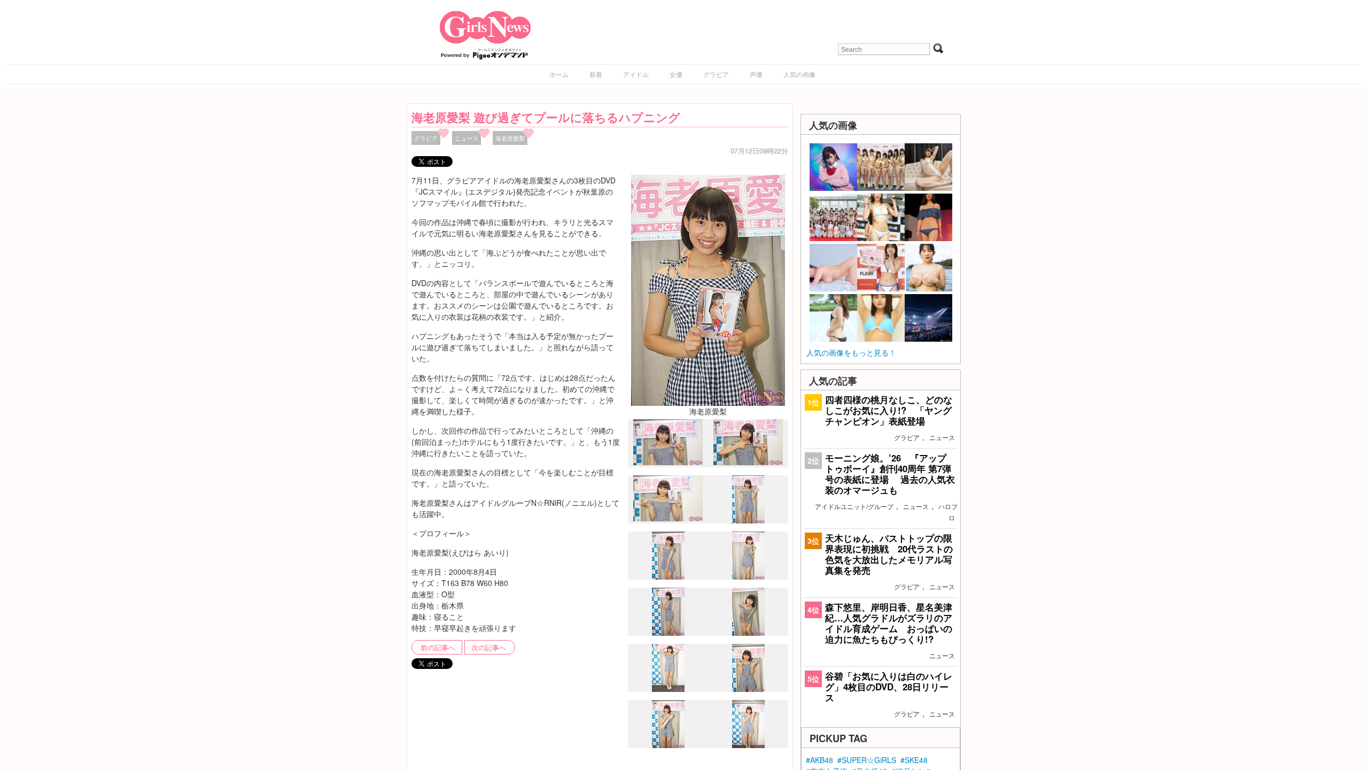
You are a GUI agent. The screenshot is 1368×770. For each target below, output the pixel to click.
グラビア (716, 74)
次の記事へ (488, 647)
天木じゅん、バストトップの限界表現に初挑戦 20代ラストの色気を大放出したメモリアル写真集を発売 (889, 554)
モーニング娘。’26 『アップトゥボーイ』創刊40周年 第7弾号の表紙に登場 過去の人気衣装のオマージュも (890, 474)
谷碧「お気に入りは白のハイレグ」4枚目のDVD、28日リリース (888, 686)
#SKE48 (914, 759)
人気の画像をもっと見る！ (851, 352)
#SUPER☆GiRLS (866, 759)
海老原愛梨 (510, 138)
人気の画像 (799, 74)
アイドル (636, 74)
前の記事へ (438, 647)
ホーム (559, 74)
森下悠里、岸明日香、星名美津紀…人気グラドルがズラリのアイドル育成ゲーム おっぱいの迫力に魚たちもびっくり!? (888, 623)
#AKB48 (819, 759)
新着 (595, 74)
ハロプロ (948, 512)
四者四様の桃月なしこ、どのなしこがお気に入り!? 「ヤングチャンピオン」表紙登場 (888, 410)
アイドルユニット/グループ (854, 506)
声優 (756, 74)
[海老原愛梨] (708, 288)
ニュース (466, 138)
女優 (676, 74)
